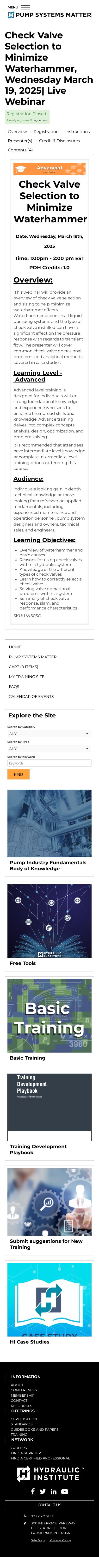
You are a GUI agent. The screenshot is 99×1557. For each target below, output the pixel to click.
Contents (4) (20, 150)
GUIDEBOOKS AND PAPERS (35, 1429)
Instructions (77, 131)
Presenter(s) (20, 140)
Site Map (38, 1540)
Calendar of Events (31, 696)
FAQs (14, 686)
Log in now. (40, 120)
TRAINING (19, 1434)
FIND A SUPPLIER (26, 1453)
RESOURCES (21, 1406)
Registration (46, 131)
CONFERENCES (24, 1390)
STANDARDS (22, 1424)
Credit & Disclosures (59, 140)
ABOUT (17, 1385)
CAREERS (19, 1448)
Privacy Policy (60, 1540)
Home (15, 647)
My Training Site (26, 676)
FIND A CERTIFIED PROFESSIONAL (40, 1458)
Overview (17, 131)
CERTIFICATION (24, 1419)
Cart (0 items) (23, 667)
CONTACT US (50, 1505)
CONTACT (19, 1400)
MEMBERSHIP (23, 1395)
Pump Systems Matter (33, 657)
